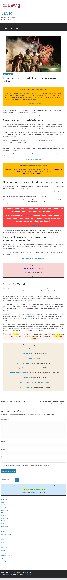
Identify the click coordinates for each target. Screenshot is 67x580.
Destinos (3, 515)
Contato (58, 25)
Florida (3, 523)
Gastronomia (4, 526)
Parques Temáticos (8, 74)
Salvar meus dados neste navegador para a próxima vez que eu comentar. (26, 465)
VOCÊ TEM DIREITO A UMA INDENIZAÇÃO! (33, 489)
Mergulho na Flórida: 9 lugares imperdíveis (33, 258)
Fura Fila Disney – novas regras (33, 159)
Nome (3, 441)
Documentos (4, 518)
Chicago (3, 507)
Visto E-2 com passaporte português (14, 401)
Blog (2, 502)
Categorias (22, 25)
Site (2, 457)
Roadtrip (3, 553)
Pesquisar (17, 479)
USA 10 (6, 13)
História (3, 529)
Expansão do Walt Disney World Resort (33, 116)
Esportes (43, 25)
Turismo (3, 558)
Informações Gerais (9, 25)
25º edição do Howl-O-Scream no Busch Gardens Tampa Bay (51, 403)
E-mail (3, 449)
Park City (3, 545)
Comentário (5, 419)
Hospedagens (5, 531)
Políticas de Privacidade (10, 29)
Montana (3, 537)
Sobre (51, 25)
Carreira (33, 25)
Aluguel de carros (28, 377)
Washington (4, 561)
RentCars (15, 334)
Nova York (4, 542)
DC (2, 513)
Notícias (3, 539)
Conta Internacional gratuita (19, 373)
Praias (3, 550)
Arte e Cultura (5, 499)
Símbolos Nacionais (6, 555)
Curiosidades (4, 510)
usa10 (17, 85)
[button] (16, 25)
